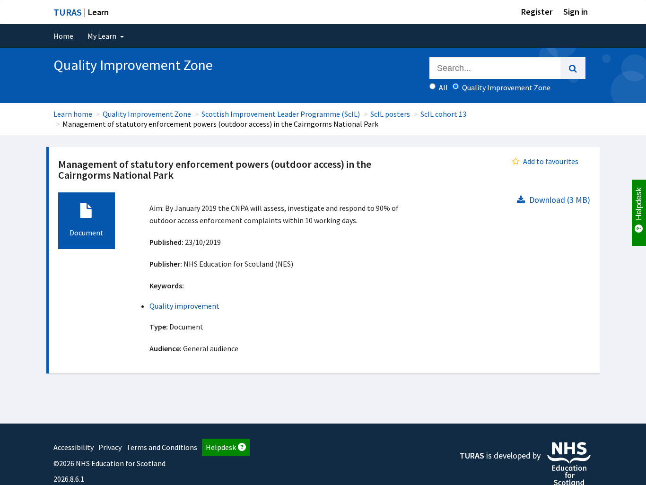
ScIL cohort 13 (443, 114)
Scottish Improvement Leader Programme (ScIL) (280, 114)
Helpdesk (221, 447)
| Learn (81, 12)
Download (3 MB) (558, 200)
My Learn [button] (102, 36)
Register (536, 11)
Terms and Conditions (161, 447)
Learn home (72, 114)
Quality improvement (184, 306)
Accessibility (73, 447)
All (443, 87)
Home (63, 36)
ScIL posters (390, 114)
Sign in (575, 11)
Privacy (110, 447)
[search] (572, 68)
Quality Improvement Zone (147, 114)
